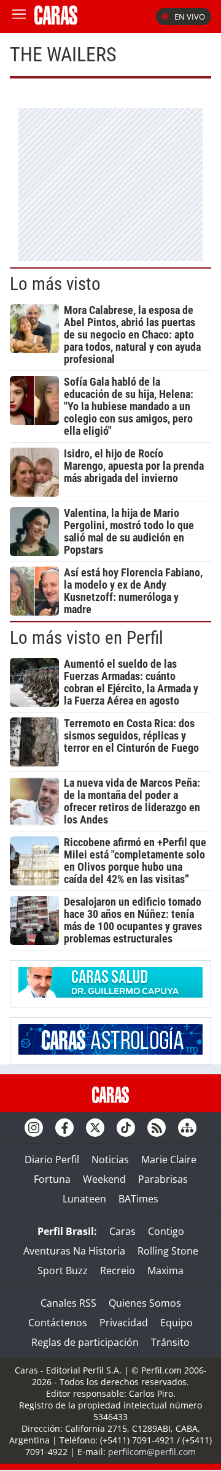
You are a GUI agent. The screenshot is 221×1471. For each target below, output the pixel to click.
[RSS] (156, 1127)
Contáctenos (57, 1322)
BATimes (138, 1198)
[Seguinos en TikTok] (126, 1127)
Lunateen (84, 1198)
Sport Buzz (62, 1270)
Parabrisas (163, 1179)
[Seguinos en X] (95, 1127)
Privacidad (123, 1322)
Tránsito (170, 1342)
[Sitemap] (187, 1127)
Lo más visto (55, 283)
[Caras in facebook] (64, 1127)
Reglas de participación (85, 1342)
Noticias (110, 1159)
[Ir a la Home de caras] (55, 21)
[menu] (19, 16)
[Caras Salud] (110, 994)
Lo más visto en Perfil (86, 637)
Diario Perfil (52, 1159)
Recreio (117, 1270)
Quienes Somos (145, 1303)
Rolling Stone (168, 1251)
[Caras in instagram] (34, 1127)
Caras (122, 1231)
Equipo (176, 1322)
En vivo (189, 16)
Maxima (165, 1270)
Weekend (104, 1179)
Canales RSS (68, 1303)
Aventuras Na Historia (74, 1251)
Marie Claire (168, 1159)
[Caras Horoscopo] (110, 1051)
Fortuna (52, 1179)
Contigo (166, 1231)
